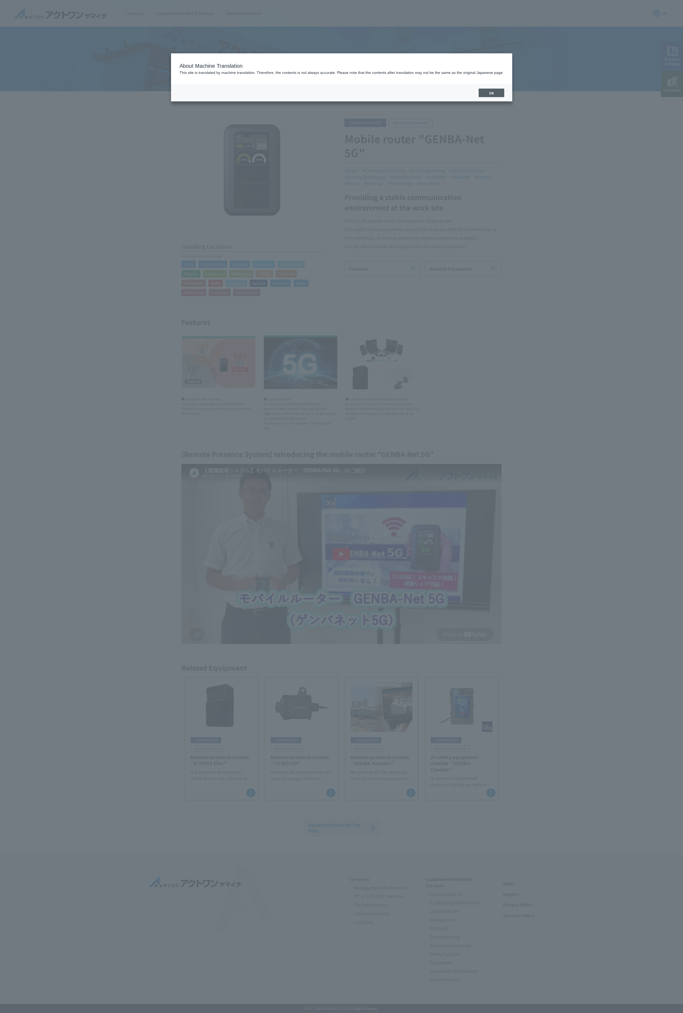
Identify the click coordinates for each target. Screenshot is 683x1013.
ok (491, 93)
